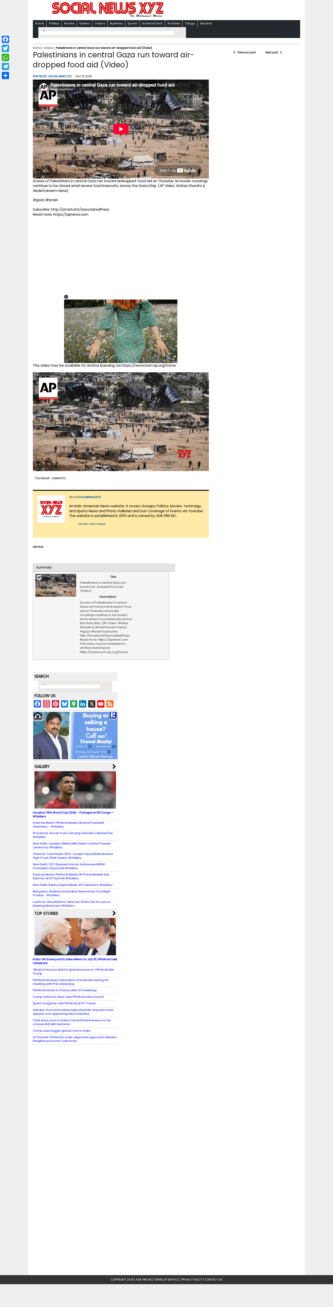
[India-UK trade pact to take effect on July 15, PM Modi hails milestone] (75, 953)
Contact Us (213, 1279)
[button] (66, 297)
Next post (271, 52)
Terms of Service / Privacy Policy (178, 1279)
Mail (80, 524)
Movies (69, 23)
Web (85, 524)
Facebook (101, 524)
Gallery (84, 23)
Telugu (190, 23)
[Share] (5, 75)
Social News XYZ (60, 76)
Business (116, 23)
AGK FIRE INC (144, 1279)
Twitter (92, 524)
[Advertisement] (225, 10)
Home (39, 23)
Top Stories (46, 913)
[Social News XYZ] (108, 16)
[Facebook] (5, 39)
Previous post (247, 52)
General (206, 23)
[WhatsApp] (5, 57)
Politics (54, 23)
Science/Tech (152, 23)
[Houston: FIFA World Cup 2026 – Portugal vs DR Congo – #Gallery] (75, 806)
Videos (100, 23)
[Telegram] (5, 66)
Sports (132, 23)
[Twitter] (5, 48)
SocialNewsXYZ (90, 497)
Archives (173, 23)
